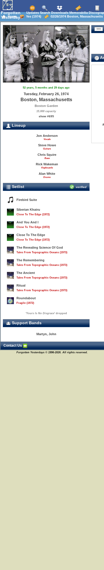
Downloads (59, 12)
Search (44, 12)
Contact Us (13, 345)
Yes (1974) (32, 16)
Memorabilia (78, 12)
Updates (32, 12)
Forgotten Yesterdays (12, 15)
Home (11, 16)
